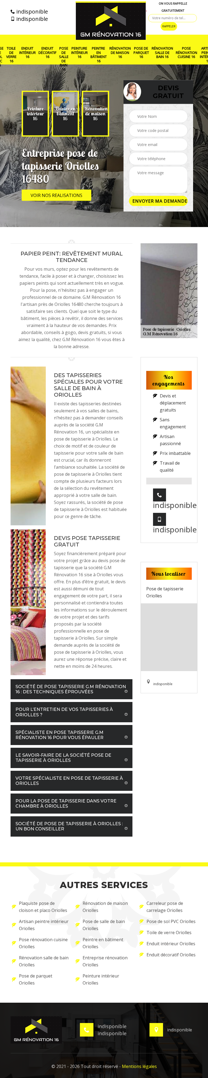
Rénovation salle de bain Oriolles (44, 961)
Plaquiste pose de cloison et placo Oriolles (43, 906)
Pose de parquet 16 (141, 52)
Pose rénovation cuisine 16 (186, 52)
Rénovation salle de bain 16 (162, 52)
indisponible (31, 11)
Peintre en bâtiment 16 (98, 54)
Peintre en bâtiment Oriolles (103, 943)
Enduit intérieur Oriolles (171, 944)
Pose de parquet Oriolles (35, 979)
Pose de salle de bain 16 (64, 59)
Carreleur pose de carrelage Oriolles (165, 906)
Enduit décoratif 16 (47, 52)
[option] (35, 114)
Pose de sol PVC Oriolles (171, 921)
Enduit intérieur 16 (27, 52)
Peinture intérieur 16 (79, 52)
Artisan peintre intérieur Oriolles (44, 924)
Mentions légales (139, 1066)
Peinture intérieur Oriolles (101, 979)
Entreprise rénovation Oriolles (105, 961)
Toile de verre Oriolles (169, 932)
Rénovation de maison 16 (120, 52)
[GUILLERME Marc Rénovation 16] (111, 20)
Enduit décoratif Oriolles (171, 955)
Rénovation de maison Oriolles (105, 906)
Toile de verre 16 (11, 54)
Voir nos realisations (56, 195)
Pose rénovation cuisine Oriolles (43, 943)
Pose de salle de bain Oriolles (104, 924)
